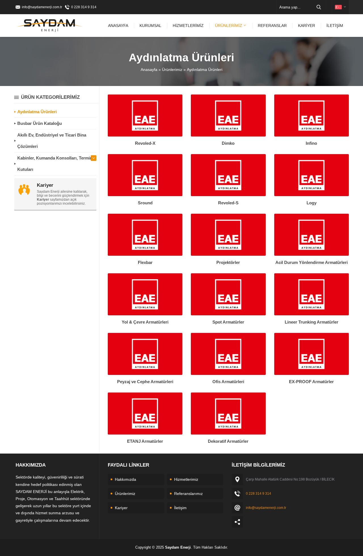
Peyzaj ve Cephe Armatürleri (145, 381)
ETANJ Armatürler (145, 441)
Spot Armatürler (228, 322)
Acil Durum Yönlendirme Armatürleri (311, 262)
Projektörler (228, 262)
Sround (145, 202)
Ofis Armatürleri (228, 381)
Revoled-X (145, 143)
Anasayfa (149, 69)
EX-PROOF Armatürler (311, 381)
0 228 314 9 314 (83, 7)
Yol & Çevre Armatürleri (145, 322)
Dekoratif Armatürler (228, 441)
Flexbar (145, 262)
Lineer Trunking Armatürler (311, 322)
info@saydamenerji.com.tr (42, 7)
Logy (311, 202)
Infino (311, 143)
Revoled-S (228, 202)
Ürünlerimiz (172, 69)
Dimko (228, 143)
